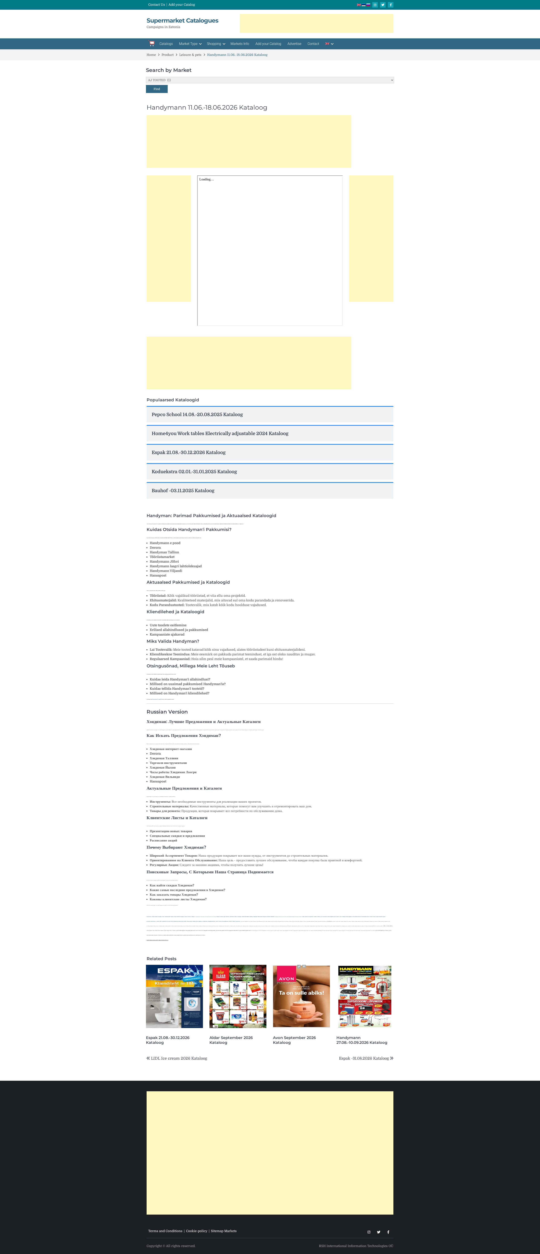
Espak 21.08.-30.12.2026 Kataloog (167, 1040)
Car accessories (324, 916)
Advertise (294, 44)
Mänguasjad (189, 921)
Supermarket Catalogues (182, 20)
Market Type (188, 44)
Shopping (214, 44)
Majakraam (205, 921)
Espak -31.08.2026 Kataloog (364, 1058)
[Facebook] (390, 5)
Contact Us (156, 4)
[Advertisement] (316, 23)
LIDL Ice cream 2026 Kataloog (179, 1058)
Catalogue (344, 916)
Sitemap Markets (224, 1231)
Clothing (318, 916)
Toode (216, 921)
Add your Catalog (182, 4)
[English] (329, 43)
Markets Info (240, 44)
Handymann (153, 921)
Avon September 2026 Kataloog (294, 1040)
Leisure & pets (376, 916)
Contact (313, 44)
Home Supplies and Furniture (333, 916)
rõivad (171, 921)
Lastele (157, 921)
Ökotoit (233, 921)
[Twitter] (383, 5)
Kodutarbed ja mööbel (182, 921)
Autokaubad (175, 921)
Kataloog (194, 921)
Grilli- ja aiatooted (162, 921)
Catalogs (166, 44)
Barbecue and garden (309, 916)
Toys (341, 916)
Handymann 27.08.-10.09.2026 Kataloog (361, 1040)
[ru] (368, 5)
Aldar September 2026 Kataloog (231, 1040)
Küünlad (168, 921)
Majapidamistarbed (211, 921)
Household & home (365, 916)
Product (371, 916)
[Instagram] (375, 5)
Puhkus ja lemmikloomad (223, 921)
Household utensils (357, 916)
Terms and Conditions (165, 1231)
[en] (359, 5)
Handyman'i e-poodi (157, 699)
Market (380, 916)
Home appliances (349, 916)
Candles (315, 916)
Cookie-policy (196, 1231)
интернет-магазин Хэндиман (157, 905)
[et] (364, 5)
